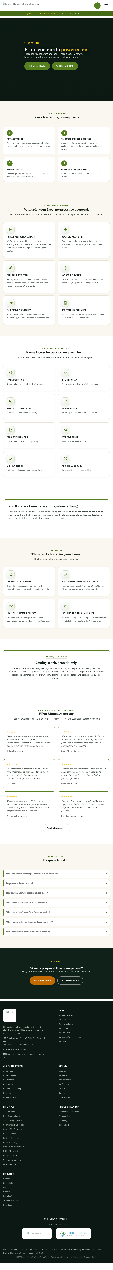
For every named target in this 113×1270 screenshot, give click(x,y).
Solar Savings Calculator (13, 1120)
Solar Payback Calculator (13, 1125)
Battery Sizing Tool (11, 1138)
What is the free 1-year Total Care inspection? (28, 912)
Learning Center (10, 1196)
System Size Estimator (12, 1129)
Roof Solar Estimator (12, 1116)
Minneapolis (18, 1249)
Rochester (39, 1249)
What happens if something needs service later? (29, 922)
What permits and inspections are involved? (27, 902)
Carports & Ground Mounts (70, 1037)
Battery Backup (9, 1075)
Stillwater (23, 1253)
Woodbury (58, 1249)
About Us (62, 1071)
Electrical (7, 1093)
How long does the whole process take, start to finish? (32, 873)
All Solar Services (66, 1015)
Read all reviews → (56, 828)
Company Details (90, 1257)
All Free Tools (9, 1111)
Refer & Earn (64, 1125)
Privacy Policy (64, 1097)
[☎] (97, 5)
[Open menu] (106, 5)
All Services (8, 1071)
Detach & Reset (9, 1097)
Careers (62, 1088)
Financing (63, 1120)
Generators (8, 1084)
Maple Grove (90, 1249)
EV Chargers (8, 1080)
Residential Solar (66, 1019)
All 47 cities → (42, 1253)
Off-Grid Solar (64, 1033)
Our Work (62, 1041)
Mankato (14, 1253)
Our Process (64, 1084)
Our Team (63, 1075)
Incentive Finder (10, 1164)
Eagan (31, 1253)
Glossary (6, 1192)
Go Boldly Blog (9, 1183)
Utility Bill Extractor (11, 1151)
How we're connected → (56, 1224)
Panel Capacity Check (12, 1133)
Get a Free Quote (37, 66)
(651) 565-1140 (66, 66)
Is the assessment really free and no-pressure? (28, 931)
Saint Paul (29, 1249)
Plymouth (49, 1249)
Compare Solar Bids (11, 1155)
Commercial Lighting (12, 1088)
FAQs (5, 1187)
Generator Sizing (10, 1142)
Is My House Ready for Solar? (15, 1146)
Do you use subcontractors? (19, 883)
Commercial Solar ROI (12, 1160)
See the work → (80, 14)
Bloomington (78, 1249)
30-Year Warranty (10, 1200)
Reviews (6, 1178)
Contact (62, 1093)
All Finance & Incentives (69, 1111)
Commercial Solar (66, 1024)
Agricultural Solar (66, 1028)
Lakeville (68, 1249)
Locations (7, 1205)
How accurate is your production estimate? (27, 892)
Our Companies (65, 1080)
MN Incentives (64, 1116)
